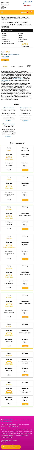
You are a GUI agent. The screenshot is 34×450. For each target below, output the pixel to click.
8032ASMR (9, 238)
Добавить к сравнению (13, 54)
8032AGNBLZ (9, 384)
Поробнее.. (8, 120)
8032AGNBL (9, 209)
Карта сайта (4, 442)
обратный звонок (5, 80)
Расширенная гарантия (9, 127)
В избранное (6, 56)
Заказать (5, 60)
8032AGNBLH (9, 355)
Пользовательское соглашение (9, 440)
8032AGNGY (9, 268)
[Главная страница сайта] (5, 2)
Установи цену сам (8, 110)
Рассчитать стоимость (11, 447)
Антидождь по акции (25, 111)
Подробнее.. (25, 120)
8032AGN (9, 150)
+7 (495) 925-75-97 (18, 78)
